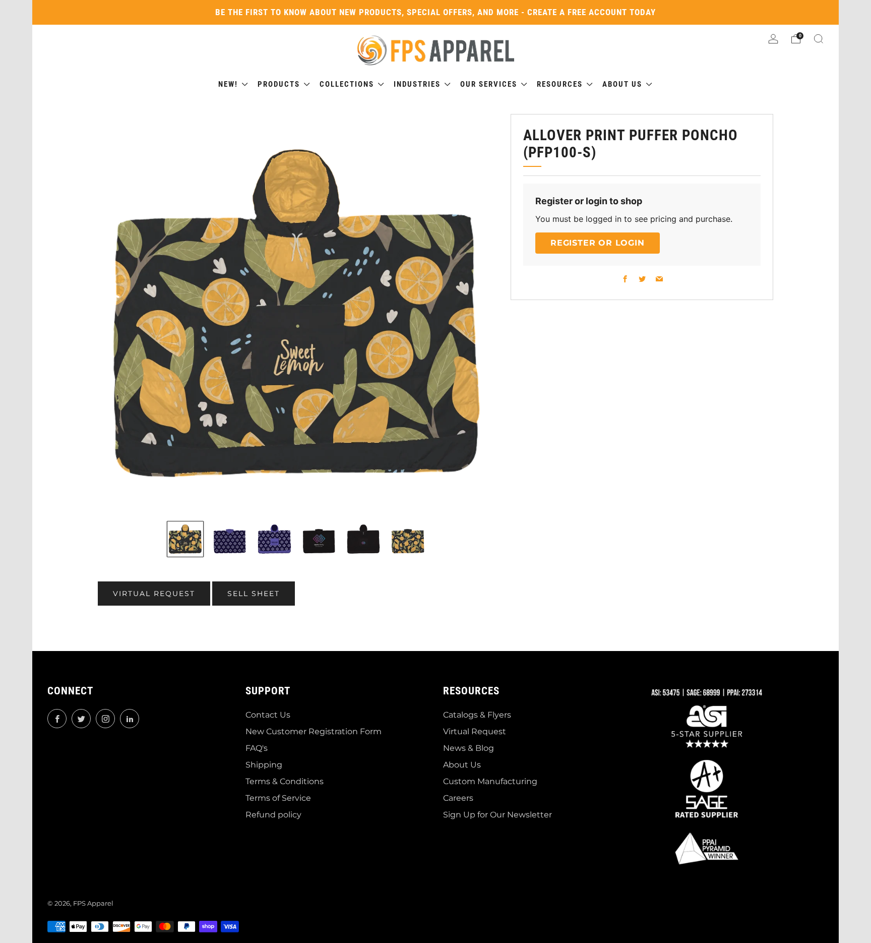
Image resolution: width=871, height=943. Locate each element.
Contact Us (267, 715)
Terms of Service (278, 798)
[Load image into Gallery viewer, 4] (319, 539)
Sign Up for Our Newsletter (497, 814)
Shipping (263, 765)
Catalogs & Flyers (477, 715)
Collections (348, 84)
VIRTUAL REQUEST (154, 593)
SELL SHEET (253, 593)
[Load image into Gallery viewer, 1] (185, 539)
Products (280, 84)
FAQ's (256, 748)
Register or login (597, 243)
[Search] (819, 39)
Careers (458, 798)
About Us (462, 765)
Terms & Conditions (284, 781)
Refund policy (273, 814)
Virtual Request (474, 731)
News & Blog (468, 748)
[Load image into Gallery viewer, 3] (274, 539)
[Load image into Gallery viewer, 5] (363, 539)
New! (229, 84)
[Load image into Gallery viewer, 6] (408, 539)
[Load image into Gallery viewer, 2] (230, 539)
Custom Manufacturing (490, 781)
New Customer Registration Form (313, 731)
